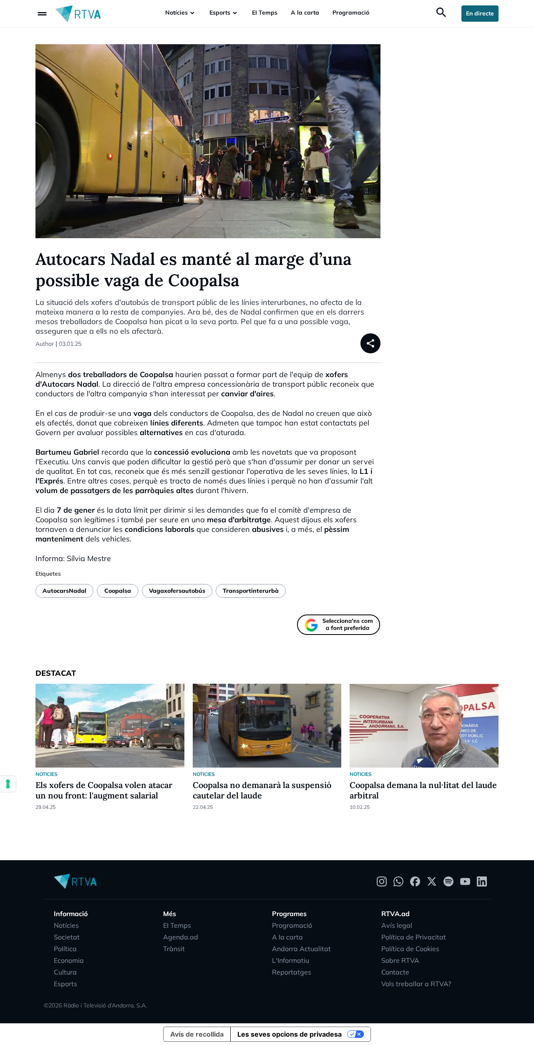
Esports (219, 12)
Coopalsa (117, 590)
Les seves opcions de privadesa (289, 1034)
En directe (480, 13)
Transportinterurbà (251, 590)
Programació (350, 12)
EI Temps (264, 12)
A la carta (305, 12)
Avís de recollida (197, 1034)
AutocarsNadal (64, 590)
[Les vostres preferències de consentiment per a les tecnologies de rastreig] (8, 784)
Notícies (176, 12)
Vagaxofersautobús (177, 590)
